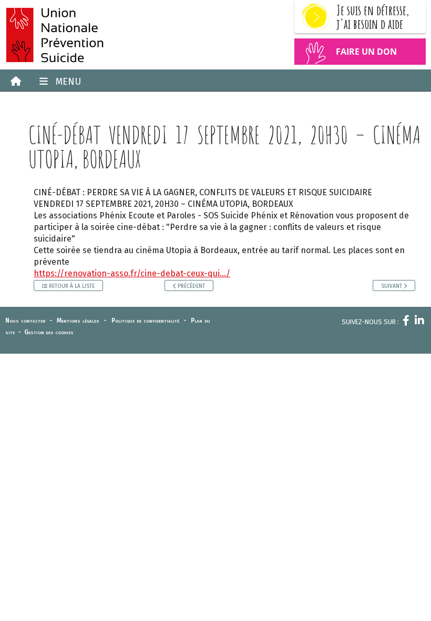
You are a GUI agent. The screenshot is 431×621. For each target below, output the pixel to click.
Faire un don (366, 51)
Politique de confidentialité (145, 320)
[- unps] (13, 81)
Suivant (392, 286)
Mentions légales (78, 320)
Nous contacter (25, 320)
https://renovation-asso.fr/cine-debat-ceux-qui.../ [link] (132, 273)
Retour (71, 286)
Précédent (190, 286)
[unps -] (107, 35)
